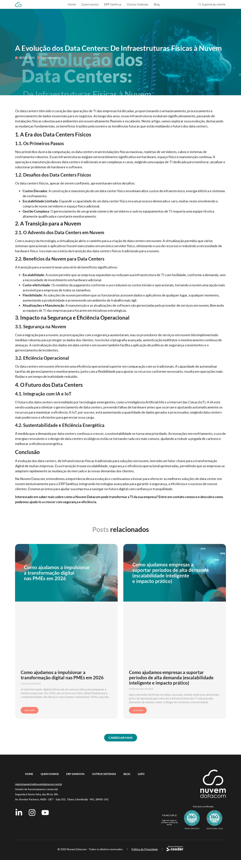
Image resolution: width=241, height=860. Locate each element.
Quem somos (89, 4)
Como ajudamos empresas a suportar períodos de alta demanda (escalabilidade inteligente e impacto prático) (171, 678)
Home (72, 4)
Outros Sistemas (137, 4)
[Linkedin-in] (19, 812)
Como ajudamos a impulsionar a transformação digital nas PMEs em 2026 (62, 675)
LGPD (141, 773)
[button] (120, 737)
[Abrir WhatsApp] (231, 850)
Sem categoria (50, 57)
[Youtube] (45, 812)
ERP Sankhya (112, 4)
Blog (157, 4)
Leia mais (29, 710)
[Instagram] (32, 812)
